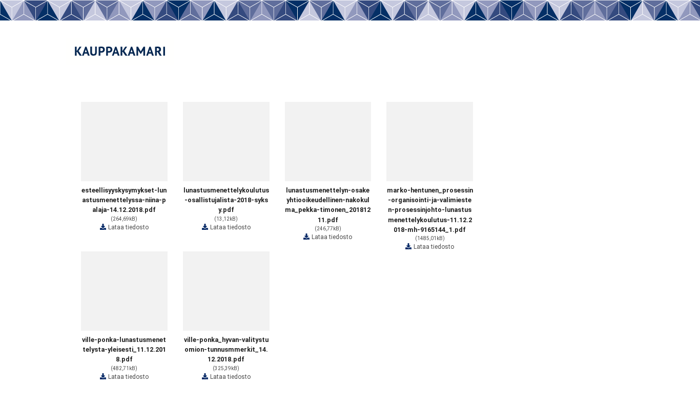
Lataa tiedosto (128, 227)
